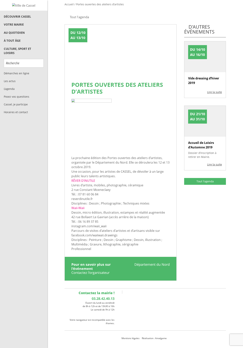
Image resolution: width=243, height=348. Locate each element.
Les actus (10, 81)
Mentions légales (131, 338)
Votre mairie (14, 24)
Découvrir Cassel (17, 16)
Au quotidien (14, 32)
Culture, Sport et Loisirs (17, 51)
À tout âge (12, 40)
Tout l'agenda (205, 181)
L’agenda (9, 89)
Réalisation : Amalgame (154, 338)
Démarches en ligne (16, 73)
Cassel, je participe (16, 104)
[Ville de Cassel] (23, 5)
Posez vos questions (16, 96)
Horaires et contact (16, 112)
